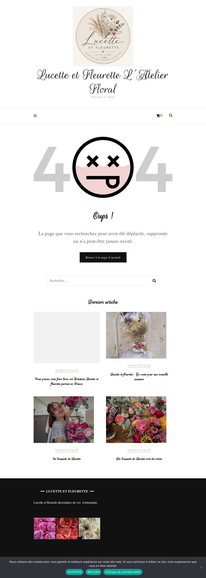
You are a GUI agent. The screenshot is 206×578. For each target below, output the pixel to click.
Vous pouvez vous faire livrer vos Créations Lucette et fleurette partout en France (66, 381)
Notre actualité (66, 370)
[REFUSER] (201, 567)
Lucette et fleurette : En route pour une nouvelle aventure (139, 377)
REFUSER (94, 572)
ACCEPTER (74, 572)
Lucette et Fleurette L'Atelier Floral (103, 82)
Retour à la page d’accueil (103, 257)
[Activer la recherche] (170, 115)
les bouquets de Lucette (67, 458)
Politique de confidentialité (122, 572)
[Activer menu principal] (36, 116)
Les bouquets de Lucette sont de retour (139, 458)
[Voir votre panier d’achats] (158, 116)
